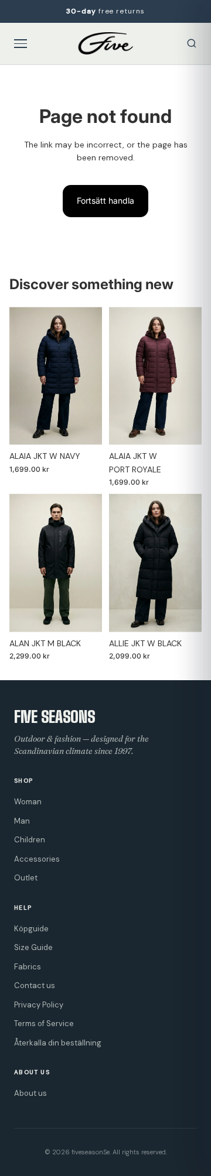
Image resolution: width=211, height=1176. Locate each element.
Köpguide (31, 929)
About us (30, 1093)
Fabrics (27, 967)
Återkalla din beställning (57, 1043)
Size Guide (33, 947)
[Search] (191, 43)
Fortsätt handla (105, 200)
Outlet (26, 878)
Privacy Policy (38, 1005)
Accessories (37, 859)
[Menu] (20, 43)
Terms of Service (44, 1023)
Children (29, 840)
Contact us (34, 985)
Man (22, 821)
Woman (28, 802)
